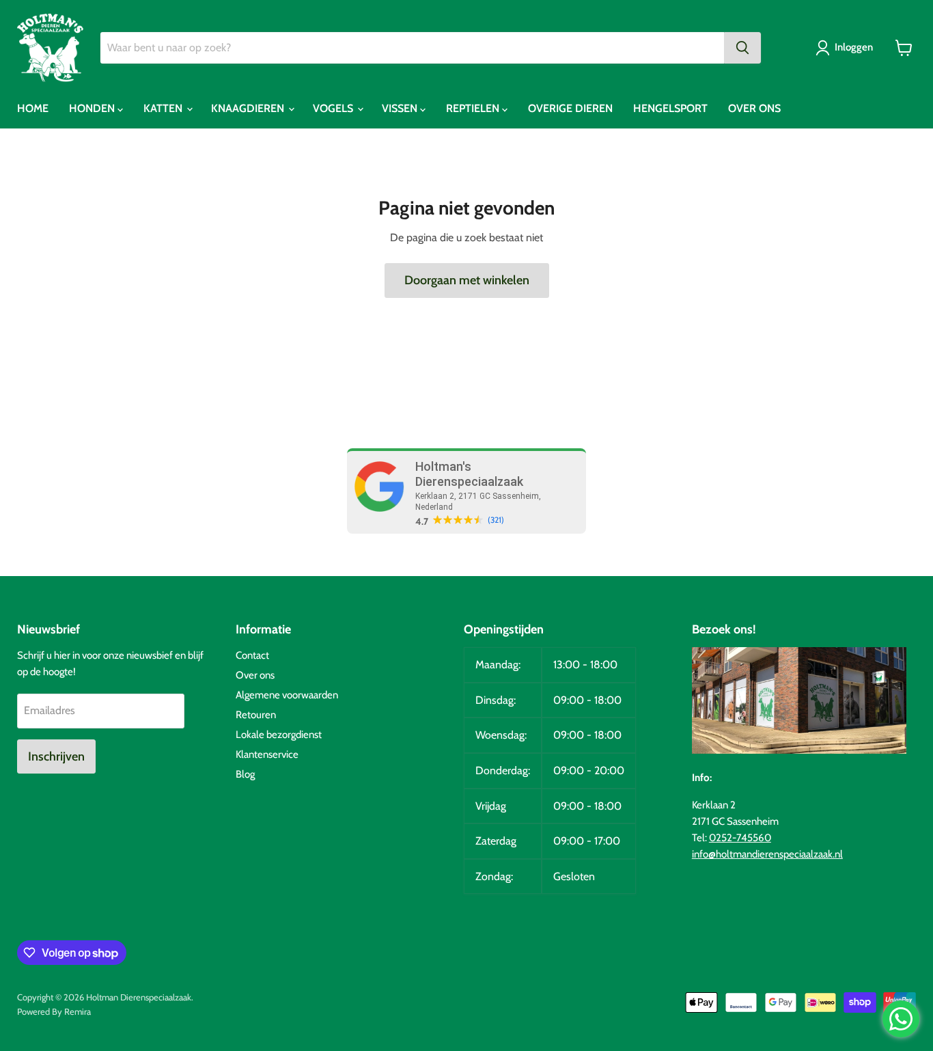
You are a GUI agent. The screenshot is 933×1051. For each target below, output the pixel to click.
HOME (32, 108)
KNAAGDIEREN (249, 108)
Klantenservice (267, 754)
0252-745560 (740, 838)
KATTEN (164, 108)
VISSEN (401, 108)
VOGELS (334, 108)
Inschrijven (56, 756)
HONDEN (93, 108)
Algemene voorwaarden (287, 695)
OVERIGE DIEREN (570, 108)
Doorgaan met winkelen (466, 280)
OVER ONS (754, 108)
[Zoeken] (742, 48)
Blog (245, 774)
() (496, 520)
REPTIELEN (474, 108)
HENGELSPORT (670, 108)
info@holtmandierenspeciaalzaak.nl (767, 854)
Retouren (256, 715)
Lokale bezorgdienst (279, 734)
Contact (252, 655)
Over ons (255, 675)
